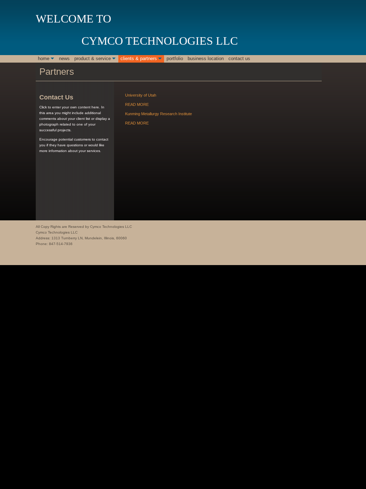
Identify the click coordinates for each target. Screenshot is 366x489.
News (64, 58)
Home (43, 58)
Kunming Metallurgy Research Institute (158, 114)
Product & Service (92, 58)
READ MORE (137, 104)
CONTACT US (239, 58)
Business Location (206, 58)
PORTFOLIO (175, 58)
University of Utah (140, 95)
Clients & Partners (138, 58)
